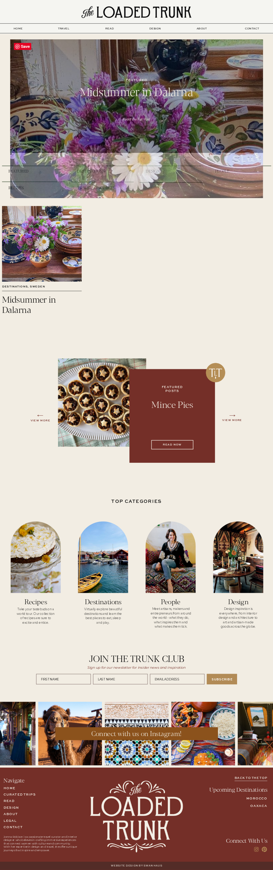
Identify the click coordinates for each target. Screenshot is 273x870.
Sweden (37, 286)
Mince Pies (172, 404)
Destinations (15, 286)
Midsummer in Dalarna (136, 91)
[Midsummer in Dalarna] (42, 243)
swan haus (153, 866)
